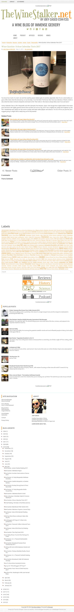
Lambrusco (41, 245)
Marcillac (45, 246)
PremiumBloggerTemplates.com (43, 609)
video (28, 267)
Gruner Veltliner (52, 243)
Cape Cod (45, 235)
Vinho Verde (33, 267)
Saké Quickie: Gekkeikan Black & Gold (14, 493)
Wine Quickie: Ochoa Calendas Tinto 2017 (20, 46)
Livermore (3, 246)
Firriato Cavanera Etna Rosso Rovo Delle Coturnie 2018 (24, 310)
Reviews (40, 36)
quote (18, 257)
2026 (4, 431)
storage (44, 262)
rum (27, 259)
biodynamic (4, 233)
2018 (4, 589)
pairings (13, 253)
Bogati (16, 233)
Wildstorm (11, 269)
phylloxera (66, 253)
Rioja (2, 259)
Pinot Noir (32, 255)
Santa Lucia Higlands (17, 260)
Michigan (70, 248)
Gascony (55, 242)
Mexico (66, 248)
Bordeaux (28, 233)
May (6, 466)
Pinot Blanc (10, 255)
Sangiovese (69, 259)
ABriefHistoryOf (13, 230)
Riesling (70, 257)
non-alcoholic (36, 251)
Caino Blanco (16, 235)
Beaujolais (62, 231)
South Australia (9, 262)
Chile (65, 237)
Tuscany (24, 265)
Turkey (19, 265)
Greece (21, 243)
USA (38, 265)
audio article (28, 231)
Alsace (66, 230)
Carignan (59, 235)
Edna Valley (32, 240)
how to (5, 245)
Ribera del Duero (63, 257)
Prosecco (4, 257)
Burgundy (55, 233)
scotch (38, 260)
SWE (67, 262)
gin (72, 242)
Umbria (35, 265)
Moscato (41, 250)
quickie (20, 42)
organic (70, 251)
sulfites (51, 262)
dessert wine (69, 238)
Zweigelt (66, 269)
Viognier (38, 267)
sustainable (62, 262)
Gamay (44, 242)
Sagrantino (38, 259)
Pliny (42, 255)
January (7, 585)
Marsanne (61, 246)
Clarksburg (8, 238)
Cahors (10, 235)
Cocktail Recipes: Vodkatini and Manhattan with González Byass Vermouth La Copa (31, 159)
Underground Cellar (14, 347)
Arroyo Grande (15, 231)
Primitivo (66, 255)
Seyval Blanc (49, 260)
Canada (33, 235)
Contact (12, 1)
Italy (21, 245)
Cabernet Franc (62, 233)
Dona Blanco (10, 240)
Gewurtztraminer (67, 242)
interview (15, 245)
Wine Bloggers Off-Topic (28, 269)
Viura (46, 267)
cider (71, 237)
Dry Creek (19, 240)
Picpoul (71, 253)
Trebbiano (9, 265)
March (6, 580)
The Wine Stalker (36, 607)
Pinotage (38, 255)
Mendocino (46, 248)
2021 (4, 441)
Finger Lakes (67, 240)
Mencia (41, 248)
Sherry (54, 260)
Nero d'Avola (13, 251)
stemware (39, 262)
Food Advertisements (40, 5)
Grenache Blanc (33, 243)
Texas (36, 264)
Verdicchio (70, 265)
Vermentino (4, 267)
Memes (48, 36)
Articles (31, 36)
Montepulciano (26, 250)
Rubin (20, 259)
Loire (10, 246)
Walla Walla (55, 267)
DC (64, 238)
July (6, 461)
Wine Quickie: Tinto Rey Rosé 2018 (13, 532)
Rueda (23, 259)
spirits (35, 262)
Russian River (32, 259)
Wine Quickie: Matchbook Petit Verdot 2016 (16, 507)
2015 (4, 597)
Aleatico (42, 230)
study (48, 262)
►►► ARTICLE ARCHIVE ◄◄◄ (37, 291)
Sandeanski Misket (61, 259)
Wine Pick (43, 269)
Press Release (59, 255)
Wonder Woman (54, 269)
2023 (4, 436)
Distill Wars (4, 240)
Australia (34, 231)
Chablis (26, 237)
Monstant (14, 250)
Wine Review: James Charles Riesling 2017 (16, 468)
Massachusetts (5, 248)
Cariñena (64, 235)
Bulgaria (50, 233)
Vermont (10, 267)
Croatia (51, 238)
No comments (28, 49)
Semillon (44, 260)
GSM (58, 243)
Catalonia (4, 237)
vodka (50, 267)
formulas (7, 242)
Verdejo (65, 265)
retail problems (31, 257)
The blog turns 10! (14, 356)
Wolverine (49, 269)
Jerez (28, 245)
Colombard (23, 238)
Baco (42, 231)
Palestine (17, 253)
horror (2, 245)
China (68, 237)
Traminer (3, 265)
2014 (4, 599)
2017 (4, 592)
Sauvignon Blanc (27, 260)
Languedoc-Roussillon (50, 245)
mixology (3, 250)
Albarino (37, 230)
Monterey (32, 250)
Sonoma (66, 260)
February (43, 240)
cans (41, 235)
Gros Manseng (44, 243)
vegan (57, 265)
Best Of (70, 231)
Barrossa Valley (52, 231)
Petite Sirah (46, 253)
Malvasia (40, 246)
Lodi (7, 246)
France (12, 242)
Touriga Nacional (68, 264)
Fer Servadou (54, 240)
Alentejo (46, 230)
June (6, 464)
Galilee (40, 242)
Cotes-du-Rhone (41, 238)
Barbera (46, 231)
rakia (22, 257)
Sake (42, 259)
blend (9, 233)
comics (36, 238)
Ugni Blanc (29, 265)
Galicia (36, 242)
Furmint (32, 242)
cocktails (14, 238)
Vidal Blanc (24, 267)
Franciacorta (18, 242)
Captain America (53, 235)
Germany (60, 242)
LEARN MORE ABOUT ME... (39, 424)
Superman (56, 262)
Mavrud (19, 248)
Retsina (37, 257)
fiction (62, 240)
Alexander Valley (52, 230)
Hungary (10, 245)
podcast (46, 255)
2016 (4, 594)
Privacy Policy (5, 420)
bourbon (33, 233)
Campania (28, 235)
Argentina (4, 231)
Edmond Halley (13, 329)
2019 (4, 447)
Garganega (49, 242)
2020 (4, 444)
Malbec (35, 246)
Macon (22, 246)
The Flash (42, 264)
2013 (4, 602)
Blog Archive (4, 408)
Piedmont (3, 255)
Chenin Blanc (56, 237)
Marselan (66, 246)
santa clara (8, 260)
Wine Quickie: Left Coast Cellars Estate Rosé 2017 (23, 129)
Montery (37, 250)
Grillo (39, 243)
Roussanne (16, 259)
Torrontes (60, 264)
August (7, 459)
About (15, 38)
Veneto (61, 265)
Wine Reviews (5, 409)
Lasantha (31, 609)
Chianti (61, 237)
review (24, 42)
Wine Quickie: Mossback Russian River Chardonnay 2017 (15, 543)
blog (12, 233)
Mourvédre (51, 250)
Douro (15, 240)
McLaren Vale (29, 248)
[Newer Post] (9, 171)
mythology (66, 250)
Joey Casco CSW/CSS (9, 49)
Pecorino (22, 253)
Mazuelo (23, 248)
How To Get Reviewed (7, 405)
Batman (58, 231)
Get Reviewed (20, 1)
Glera (2, 243)
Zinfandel (61, 269)
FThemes (16, 609)
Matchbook (13, 248)
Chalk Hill (31, 237)
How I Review (5, 403)
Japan (25, 245)
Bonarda (20, 233)
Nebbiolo (8, 251)
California (22, 235)
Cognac (18, 238)
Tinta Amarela (48, 264)
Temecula (21, 264)
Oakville (61, 251)
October (7, 453)
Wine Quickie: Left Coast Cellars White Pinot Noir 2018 (24, 139)
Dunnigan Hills (25, 240)
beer (67, 231)
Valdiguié (43, 265)
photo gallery (59, 253)
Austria (39, 231)
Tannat (3, 264)
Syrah (71, 262)
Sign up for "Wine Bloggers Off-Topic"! (15, 566)
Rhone (51, 257)
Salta (46, 259)
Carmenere (70, 235)
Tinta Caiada (55, 264)
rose (11, 259)
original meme (6, 253)
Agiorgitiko (24, 230)
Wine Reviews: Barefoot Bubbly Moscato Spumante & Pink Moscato (28, 319)
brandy (46, 233)
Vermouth (14, 267)
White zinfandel (4, 269)
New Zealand (25, 251)
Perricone (34, 253)
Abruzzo (20, 230)
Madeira (27, 246)
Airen (34, 230)
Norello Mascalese (49, 251)
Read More (64, 122)
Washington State (63, 267)
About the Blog (5, 401)
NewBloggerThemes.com (59, 609)
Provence (9, 257)
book (24, 233)
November (8, 451)
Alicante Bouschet (61, 230)
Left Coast (60, 245)
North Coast (56, 251)
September (8, 456)
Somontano (61, 260)
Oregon (66, 251)
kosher (36, 245)
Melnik (37, 248)
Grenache (9, 42)
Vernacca (19, 267)
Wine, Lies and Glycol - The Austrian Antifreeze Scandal (24, 375)
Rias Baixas (56, 257)
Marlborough (56, 246)
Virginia (43, 267)
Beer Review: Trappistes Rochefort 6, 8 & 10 (21, 338)
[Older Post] (64, 171)
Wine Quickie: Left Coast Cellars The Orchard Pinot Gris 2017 (26, 149)
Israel (18, 245)
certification (21, 237)
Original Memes (5, 411)
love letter (18, 246)
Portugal (53, 255)
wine (20, 269)
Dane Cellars (59, 238)
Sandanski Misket (52, 259)
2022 (4, 439)
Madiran (31, 246)
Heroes (67, 243)
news (31, 251)
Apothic (71, 230)
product (70, 255)
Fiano (58, 240)
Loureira (14, 246)
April (6, 577)
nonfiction (42, 251)
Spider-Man (30, 262)
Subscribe (4, 1)
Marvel (71, 246)
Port (50, 255)
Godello (6, 243)
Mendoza (52, 248)
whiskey (70, 267)
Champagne (37, 237)
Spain (28, 42)
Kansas (32, 245)
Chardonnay (45, 237)
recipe (25, 257)
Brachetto (42, 233)
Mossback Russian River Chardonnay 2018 (21, 366)
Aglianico (29, 230)
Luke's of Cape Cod (49, 421)
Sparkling (24, 262)
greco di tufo (16, 243)
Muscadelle (56, 250)
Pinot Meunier (26, 255)
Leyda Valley (66, 245)
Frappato (28, 242)
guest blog (62, 243)
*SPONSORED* (5, 230)
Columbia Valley (29, 238)
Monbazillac (8, 250)
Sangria (3, 260)
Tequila (33, 264)
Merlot (61, 248)
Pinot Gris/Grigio (18, 255)
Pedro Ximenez (28, 253)
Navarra (15, 42)
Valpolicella (52, 265)
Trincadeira (14, 265)
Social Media (5, 413)
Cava (8, 237)
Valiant (47, 265)
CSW (55, 238)
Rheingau (47, 257)
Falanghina (38, 240)
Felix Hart (48, 240)
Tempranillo (34, 42)
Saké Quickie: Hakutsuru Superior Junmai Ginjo (17, 509)
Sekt (41, 260)
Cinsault (3, 238)
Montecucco (19, 250)
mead (34, 248)
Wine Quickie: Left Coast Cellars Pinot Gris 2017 (22, 119)
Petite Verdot (53, 253)
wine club (37, 269)
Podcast (23, 36)
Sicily (57, 260)
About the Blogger (6, 399)
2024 (4, 434)
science (34, 260)
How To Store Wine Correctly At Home (14, 563)
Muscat (61, 250)
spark (19, 262)
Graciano (11, 243)
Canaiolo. (38, 235)
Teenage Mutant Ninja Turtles (12, 264)
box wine (37, 233)
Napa (71, 250)
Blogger (50, 607)
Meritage (57, 248)
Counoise (47, 238)
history (71, 243)
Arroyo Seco (21, 231)
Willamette (16, 269)
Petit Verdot (39, 253)
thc (39, 264)
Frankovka (23, 242)
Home (15, 36)
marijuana (50, 246)
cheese (51, 237)
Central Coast (14, 237)
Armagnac (9, 231)
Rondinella (7, 259)
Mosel (45, 250)
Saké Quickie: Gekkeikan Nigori (13, 470)
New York (19, 251)
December (8, 448)
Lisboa (71, 245)
